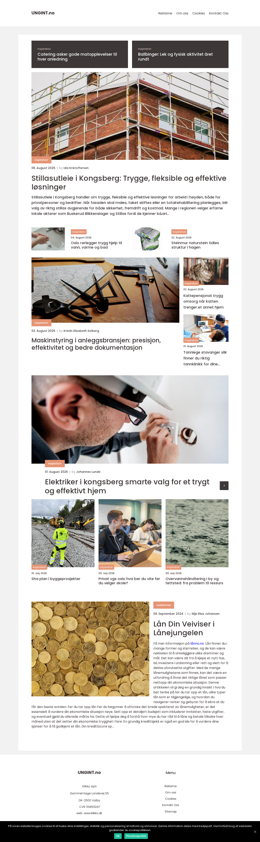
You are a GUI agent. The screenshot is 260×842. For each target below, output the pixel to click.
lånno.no (197, 643)
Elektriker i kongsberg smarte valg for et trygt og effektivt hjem (127, 486)
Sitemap (171, 812)
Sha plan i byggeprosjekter (55, 579)
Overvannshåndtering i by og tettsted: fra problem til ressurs (194, 581)
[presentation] (224, 485)
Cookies (198, 13)
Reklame (165, 13)
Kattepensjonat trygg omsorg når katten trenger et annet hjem (203, 301)
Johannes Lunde (88, 471)
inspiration (44, 49)
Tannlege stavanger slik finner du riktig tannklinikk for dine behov (205, 358)
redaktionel (164, 605)
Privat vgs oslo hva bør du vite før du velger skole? (129, 581)
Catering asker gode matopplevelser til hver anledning (77, 57)
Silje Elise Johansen (206, 613)
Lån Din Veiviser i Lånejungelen (183, 628)
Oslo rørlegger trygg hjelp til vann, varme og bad (96, 245)
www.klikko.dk (93, 813)
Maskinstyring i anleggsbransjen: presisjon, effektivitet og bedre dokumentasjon (96, 344)
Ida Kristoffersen (76, 168)
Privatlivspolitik (136, 836)
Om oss (182, 13)
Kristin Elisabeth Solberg (81, 330)
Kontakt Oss (219, 13)
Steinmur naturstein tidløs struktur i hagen (195, 245)
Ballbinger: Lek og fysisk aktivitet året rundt (175, 57)
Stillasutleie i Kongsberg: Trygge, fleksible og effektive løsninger (128, 182)
